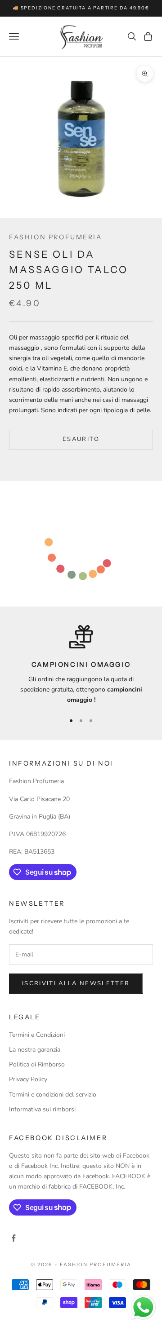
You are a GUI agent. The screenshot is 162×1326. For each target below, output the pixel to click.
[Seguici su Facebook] (13, 1237)
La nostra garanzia (34, 1049)
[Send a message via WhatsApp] (143, 1307)
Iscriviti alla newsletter (76, 983)
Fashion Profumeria (55, 237)
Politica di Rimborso (37, 1064)
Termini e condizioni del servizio (52, 1094)
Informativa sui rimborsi (42, 1109)
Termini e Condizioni (37, 1035)
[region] (81, 665)
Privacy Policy (28, 1079)
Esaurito (81, 439)
